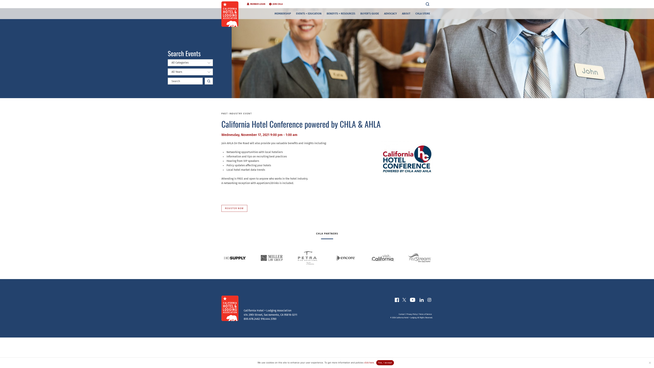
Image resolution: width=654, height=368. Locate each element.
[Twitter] (404, 300)
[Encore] (345, 258)
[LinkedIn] (421, 300)
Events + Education (309, 13)
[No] (649, 362)
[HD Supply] (234, 258)
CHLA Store (422, 13)
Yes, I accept (385, 362)
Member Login (257, 4)
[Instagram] (429, 300)
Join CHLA (277, 4)
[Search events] (209, 81)
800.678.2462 (252, 318)
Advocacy (390, 13)
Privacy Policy (412, 314)
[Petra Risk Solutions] (308, 257)
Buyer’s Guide (369, 13)
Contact (402, 314)
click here (369, 362)
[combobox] (190, 62)
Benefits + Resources (341, 13)
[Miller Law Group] (271, 258)
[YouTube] (413, 300)
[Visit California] (382, 258)
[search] (427, 4)
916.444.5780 (269, 318)
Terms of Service (425, 314)
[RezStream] (419, 258)
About (406, 13)
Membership (283, 13)
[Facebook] (397, 300)
